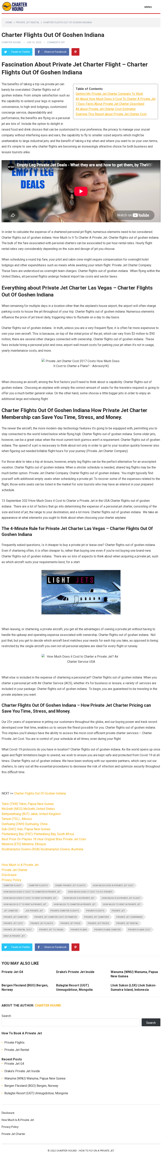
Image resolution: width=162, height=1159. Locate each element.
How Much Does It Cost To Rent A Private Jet (30, 898)
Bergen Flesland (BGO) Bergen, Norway (31, 1086)
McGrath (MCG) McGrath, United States (28, 809)
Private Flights (95, 910)
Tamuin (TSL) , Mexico (17, 819)
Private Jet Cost (13, 923)
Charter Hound (11, 42)
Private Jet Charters (96, 917)
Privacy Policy (11, 880)
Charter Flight (12, 885)
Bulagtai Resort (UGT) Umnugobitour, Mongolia (36, 1093)
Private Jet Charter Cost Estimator (55, 917)
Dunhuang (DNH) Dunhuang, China (24, 824)
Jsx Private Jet (34, 910)
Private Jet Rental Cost (18, 929)
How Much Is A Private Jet (20, 865)
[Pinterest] (75, 52)
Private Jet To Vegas (51, 929)
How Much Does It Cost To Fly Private (90, 892)
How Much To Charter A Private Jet (75, 904)
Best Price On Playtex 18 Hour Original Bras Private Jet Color (44, 839)
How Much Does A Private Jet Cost (113, 885)
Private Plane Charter (107, 929)
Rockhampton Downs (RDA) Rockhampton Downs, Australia (42, 849)
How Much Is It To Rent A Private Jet (25, 904)
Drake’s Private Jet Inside (75, 972)
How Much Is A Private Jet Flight (121, 898)
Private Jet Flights (41, 923)
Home (9, 22)
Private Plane (79, 929)
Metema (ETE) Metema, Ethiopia (24, 844)
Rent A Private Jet (14, 936)
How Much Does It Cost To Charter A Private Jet (32, 892)
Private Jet (118, 910)
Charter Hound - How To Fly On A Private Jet (85, 1150)
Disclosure (9, 875)
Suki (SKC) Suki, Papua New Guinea (26, 829)
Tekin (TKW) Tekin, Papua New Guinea (28, 804)
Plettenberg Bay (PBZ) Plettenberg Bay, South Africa (38, 834)
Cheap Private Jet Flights (70, 885)
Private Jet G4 (12, 972)
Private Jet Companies (129, 917)
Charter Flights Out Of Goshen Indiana (40, 793)
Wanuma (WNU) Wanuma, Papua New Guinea (34, 1078)
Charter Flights (38, 885)
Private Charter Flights (64, 910)
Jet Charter (11, 910)
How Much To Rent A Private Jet (122, 904)
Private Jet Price (70, 923)
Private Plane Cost (139, 929)
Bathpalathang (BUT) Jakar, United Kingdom (31, 814)
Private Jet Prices (98, 923)
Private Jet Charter (14, 870)
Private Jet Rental (27, 22)
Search (6, 1016)
